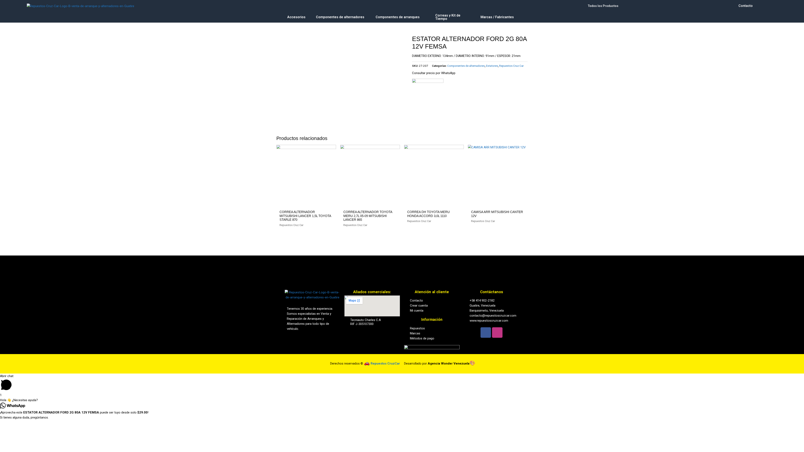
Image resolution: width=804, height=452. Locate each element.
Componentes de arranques (398, 17)
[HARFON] (427, 94)
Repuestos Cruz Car (511, 65)
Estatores (492, 65)
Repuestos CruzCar (385, 363)
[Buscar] (399, 6)
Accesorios (296, 17)
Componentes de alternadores (340, 17)
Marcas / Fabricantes (497, 17)
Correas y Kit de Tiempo (447, 17)
